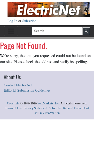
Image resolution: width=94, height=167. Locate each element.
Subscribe (29, 20)
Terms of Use (13, 108)
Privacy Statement (35, 108)
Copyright (13, 103)
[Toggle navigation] (11, 31)
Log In (13, 20)
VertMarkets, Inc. (48, 103)
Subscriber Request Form (65, 108)
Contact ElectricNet (18, 85)
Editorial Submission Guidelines (27, 90)
